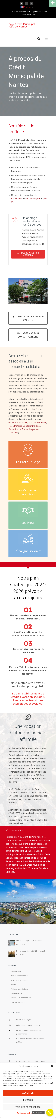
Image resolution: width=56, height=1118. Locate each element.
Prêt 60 (13, 984)
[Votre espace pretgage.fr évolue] (11, 943)
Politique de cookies (24, 1113)
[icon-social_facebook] (22, 3)
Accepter (28, 1093)
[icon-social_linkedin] (32, 3)
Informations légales (24, 1020)
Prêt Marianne (16, 993)
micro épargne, (32, 198)
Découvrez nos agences (30, 254)
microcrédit (16, 198)
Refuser (28, 1100)
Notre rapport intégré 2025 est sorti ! (30, 951)
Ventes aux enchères (19, 976)
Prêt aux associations (19, 989)
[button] (52, 3)
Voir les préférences (28, 1107)
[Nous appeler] (49, 1112)
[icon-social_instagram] (27, 3)
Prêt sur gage (16, 971)
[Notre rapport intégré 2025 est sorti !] (11, 953)
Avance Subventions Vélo (21, 998)
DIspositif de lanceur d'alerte (30, 318)
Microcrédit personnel (19, 980)
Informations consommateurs (28, 335)
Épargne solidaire (18, 1002)
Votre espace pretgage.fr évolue (29, 940)
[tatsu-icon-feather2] (28, 717)
